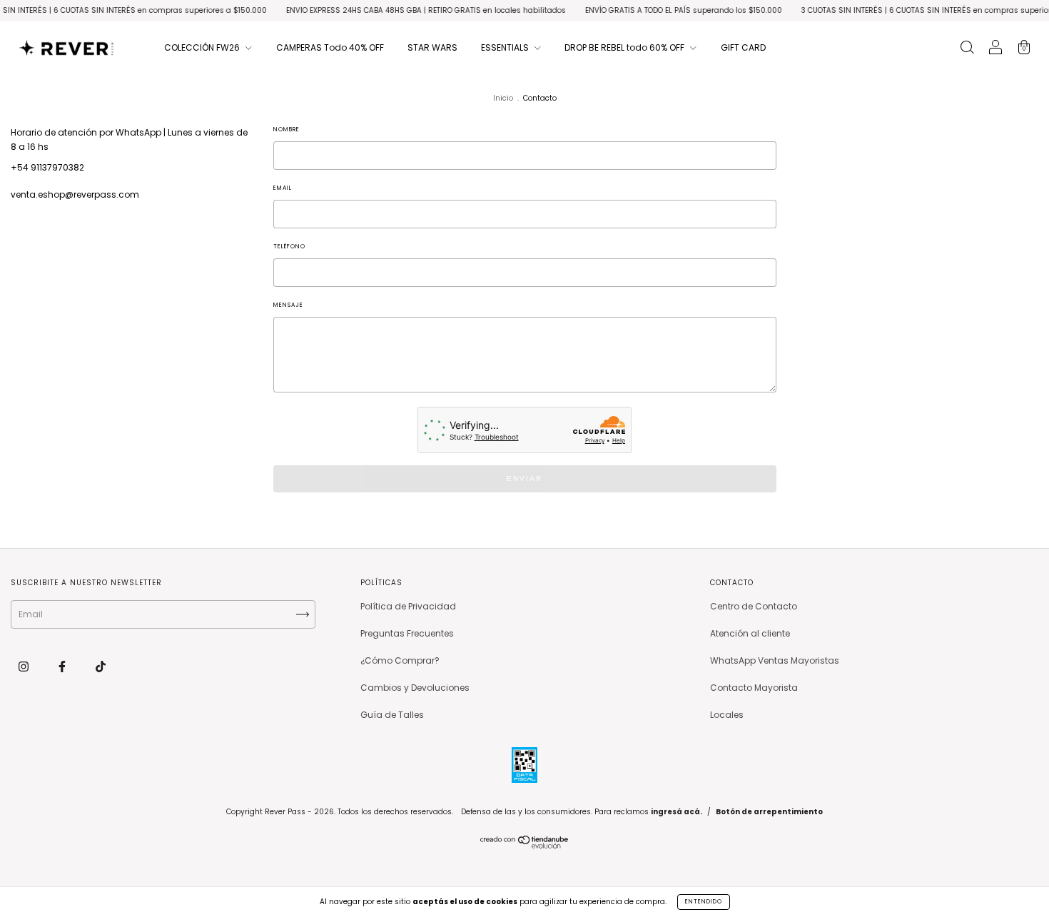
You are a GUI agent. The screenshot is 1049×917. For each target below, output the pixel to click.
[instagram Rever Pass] (25, 666)
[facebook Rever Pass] (63, 666)
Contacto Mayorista (754, 688)
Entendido (703, 902)
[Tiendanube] (524, 845)
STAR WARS (432, 47)
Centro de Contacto (753, 606)
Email (282, 188)
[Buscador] (967, 49)
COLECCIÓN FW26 (203, 47)
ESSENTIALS (506, 47)
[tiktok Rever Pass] (100, 666)
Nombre (286, 129)
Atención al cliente (750, 633)
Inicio (503, 98)
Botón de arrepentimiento (769, 811)
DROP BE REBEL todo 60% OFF (625, 47)
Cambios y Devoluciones (415, 688)
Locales (727, 715)
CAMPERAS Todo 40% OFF (330, 47)
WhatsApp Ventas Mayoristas (774, 660)
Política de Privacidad (408, 606)
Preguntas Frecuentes (407, 633)
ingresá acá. (676, 811)
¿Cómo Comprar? (400, 660)
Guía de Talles (392, 715)
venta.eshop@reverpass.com (75, 194)
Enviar (524, 478)
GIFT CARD (743, 47)
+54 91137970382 (47, 167)
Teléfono (289, 246)
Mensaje (288, 305)
